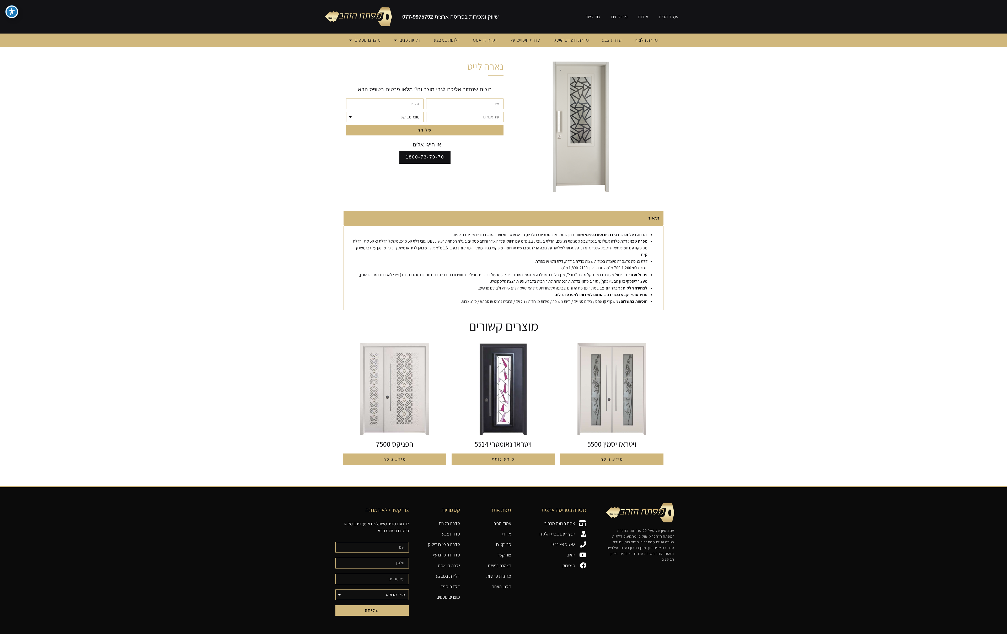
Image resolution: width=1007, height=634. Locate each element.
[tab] (503, 218)
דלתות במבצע (447, 40)
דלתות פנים (410, 40)
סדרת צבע (612, 40)
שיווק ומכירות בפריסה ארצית (450, 17)
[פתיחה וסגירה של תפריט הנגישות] (12, 12)
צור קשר (593, 16)
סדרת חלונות (646, 40)
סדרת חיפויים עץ (526, 40)
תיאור (653, 218)
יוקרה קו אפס (485, 40)
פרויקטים (619, 16)
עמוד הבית (668, 16)
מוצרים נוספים (368, 40)
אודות (643, 16)
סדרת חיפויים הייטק (571, 40)
